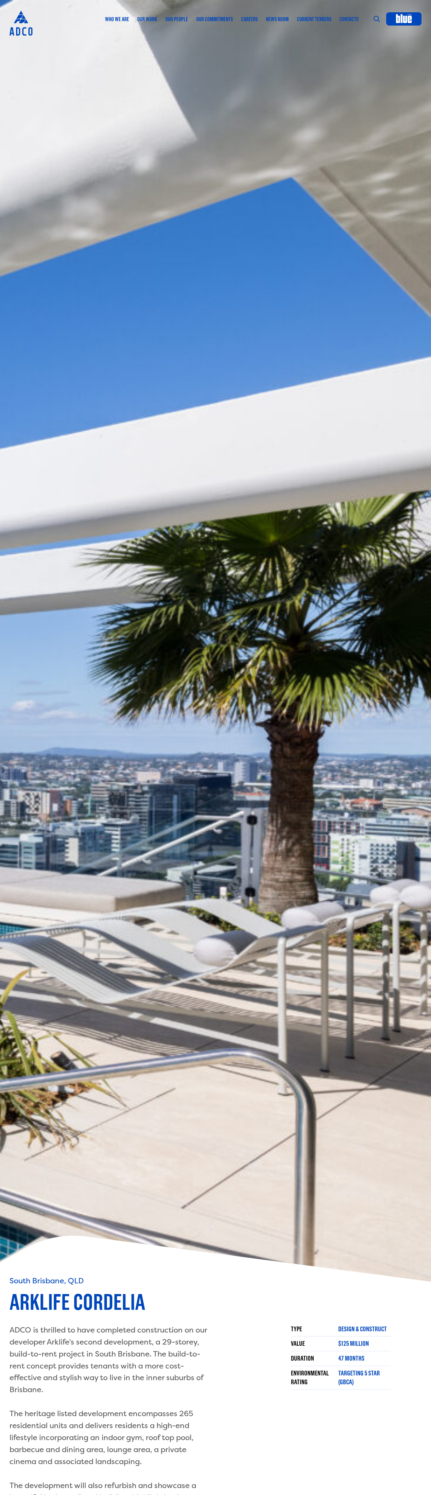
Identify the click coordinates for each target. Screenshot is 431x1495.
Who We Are (117, 19)
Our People (176, 19)
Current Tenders (314, 19)
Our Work (147, 19)
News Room (277, 19)
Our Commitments (214, 19)
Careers (249, 19)
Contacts (348, 19)
